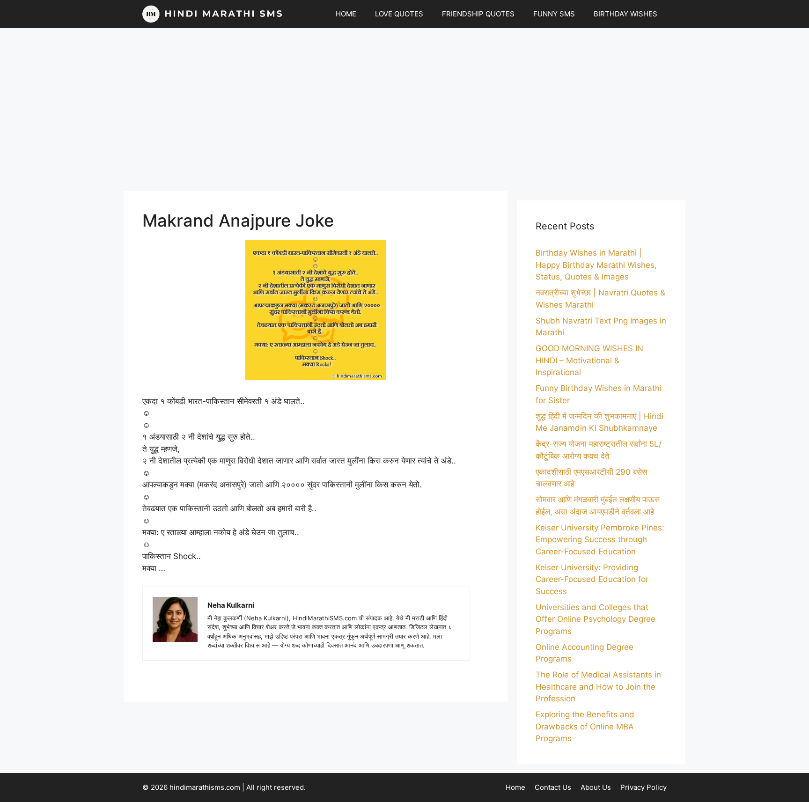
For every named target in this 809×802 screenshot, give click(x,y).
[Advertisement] (404, 109)
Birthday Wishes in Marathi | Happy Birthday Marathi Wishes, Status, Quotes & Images (596, 264)
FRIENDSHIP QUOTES (478, 13)
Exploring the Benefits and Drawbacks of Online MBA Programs (585, 726)
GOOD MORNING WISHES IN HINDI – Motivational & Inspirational (589, 360)
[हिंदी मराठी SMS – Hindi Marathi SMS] (212, 14)
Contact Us (553, 787)
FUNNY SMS (554, 13)
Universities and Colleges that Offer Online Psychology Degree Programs (595, 619)
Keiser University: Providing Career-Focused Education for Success (592, 579)
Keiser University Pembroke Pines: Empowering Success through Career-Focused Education (600, 539)
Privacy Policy (643, 787)
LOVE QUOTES (399, 13)
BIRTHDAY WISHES (625, 13)
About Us (596, 787)
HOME (346, 13)
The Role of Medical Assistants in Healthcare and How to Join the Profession (598, 686)
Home (515, 787)
